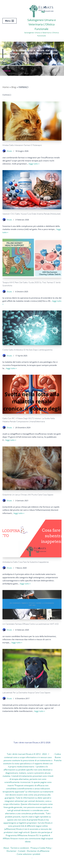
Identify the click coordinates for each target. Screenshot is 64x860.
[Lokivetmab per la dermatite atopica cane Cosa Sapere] (32, 668)
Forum (7, 71)
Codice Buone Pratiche (58, 757)
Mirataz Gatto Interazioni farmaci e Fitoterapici (22, 145)
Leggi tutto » (34, 163)
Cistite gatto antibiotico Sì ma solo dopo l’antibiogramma (27, 350)
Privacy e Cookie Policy (41, 848)
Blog (13, 87)
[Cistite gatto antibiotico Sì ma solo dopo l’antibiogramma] (32, 327)
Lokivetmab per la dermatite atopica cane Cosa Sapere (26, 692)
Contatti (21, 851)
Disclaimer (11, 851)
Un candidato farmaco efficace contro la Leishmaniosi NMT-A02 (30, 624)
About (6, 848)
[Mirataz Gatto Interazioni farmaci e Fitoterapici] (32, 121)
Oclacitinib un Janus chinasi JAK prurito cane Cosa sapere (27, 494)
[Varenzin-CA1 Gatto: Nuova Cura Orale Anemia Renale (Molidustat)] (32, 189)
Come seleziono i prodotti (28, 854)
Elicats (9, 151)
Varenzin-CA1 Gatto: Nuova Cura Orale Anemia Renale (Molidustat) (31, 214)
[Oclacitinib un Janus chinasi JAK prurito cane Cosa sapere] (32, 468)
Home (5, 87)
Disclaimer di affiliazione (38, 851)
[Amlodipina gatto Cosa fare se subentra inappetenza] (32, 538)
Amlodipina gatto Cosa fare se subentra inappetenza (25, 562)
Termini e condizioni (20, 848)
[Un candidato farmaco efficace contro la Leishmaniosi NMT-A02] (32, 604)
